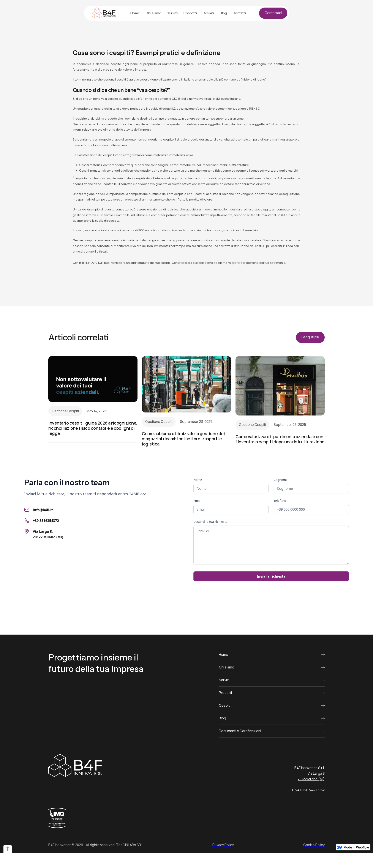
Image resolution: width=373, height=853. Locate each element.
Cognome (281, 480)
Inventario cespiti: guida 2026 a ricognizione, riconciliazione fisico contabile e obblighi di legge (93, 428)
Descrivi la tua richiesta (210, 522)
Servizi (172, 13)
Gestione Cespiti (65, 411)
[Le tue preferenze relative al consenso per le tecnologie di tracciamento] (7, 849)
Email (197, 501)
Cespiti (208, 13)
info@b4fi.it (43, 509)
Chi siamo (153, 13)
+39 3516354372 (46, 520)
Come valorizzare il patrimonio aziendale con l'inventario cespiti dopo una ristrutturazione (279, 439)
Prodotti (190, 13)
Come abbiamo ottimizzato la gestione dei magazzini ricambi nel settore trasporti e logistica (183, 439)
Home (135, 13)
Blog (223, 13)
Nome (197, 480)
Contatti (239, 13)
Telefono (280, 501)
